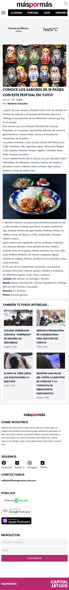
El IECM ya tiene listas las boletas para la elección (17, 377)
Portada (33, 12)
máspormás (9, 583)
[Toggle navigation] (3, 13)
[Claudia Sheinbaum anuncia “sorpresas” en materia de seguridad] (18, 318)
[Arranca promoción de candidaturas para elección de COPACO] (51, 318)
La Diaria (16, 12)
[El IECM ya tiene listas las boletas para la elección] (18, 361)
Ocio (47, 12)
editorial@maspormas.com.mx (18, 480)
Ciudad (19, 99)
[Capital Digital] (59, 583)
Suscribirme (34, 558)
